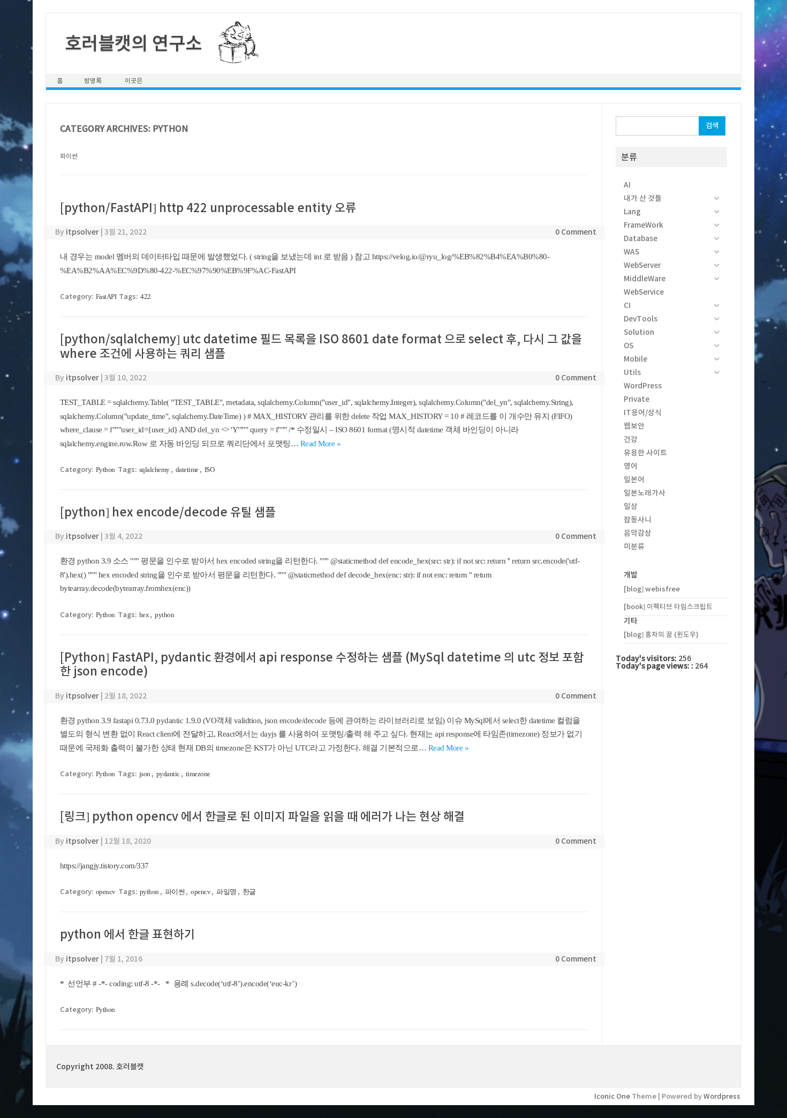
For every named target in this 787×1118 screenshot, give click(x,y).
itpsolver (82, 232)
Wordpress (721, 1096)
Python (105, 470)
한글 (249, 892)
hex (144, 615)
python (164, 615)
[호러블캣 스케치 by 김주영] (234, 57)
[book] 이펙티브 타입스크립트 (668, 606)
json (144, 774)
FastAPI (106, 296)
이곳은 (133, 81)
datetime (187, 470)
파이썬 (175, 892)
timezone (198, 774)
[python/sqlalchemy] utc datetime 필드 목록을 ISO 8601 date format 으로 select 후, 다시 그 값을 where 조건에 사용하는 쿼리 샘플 (321, 346)
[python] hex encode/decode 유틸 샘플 (168, 512)
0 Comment (575, 232)
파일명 (226, 892)
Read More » (320, 443)
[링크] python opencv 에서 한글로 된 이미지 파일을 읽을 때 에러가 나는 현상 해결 (262, 816)
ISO (210, 470)
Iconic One (612, 1096)
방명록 (93, 81)
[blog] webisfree (652, 589)
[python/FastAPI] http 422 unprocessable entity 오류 (208, 207)
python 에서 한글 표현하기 (127, 934)
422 (145, 296)
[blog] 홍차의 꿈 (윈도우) (661, 634)
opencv (106, 892)
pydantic (168, 774)
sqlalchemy (154, 470)
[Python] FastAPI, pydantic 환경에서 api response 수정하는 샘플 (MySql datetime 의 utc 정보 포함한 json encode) (322, 664)
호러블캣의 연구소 (133, 43)
